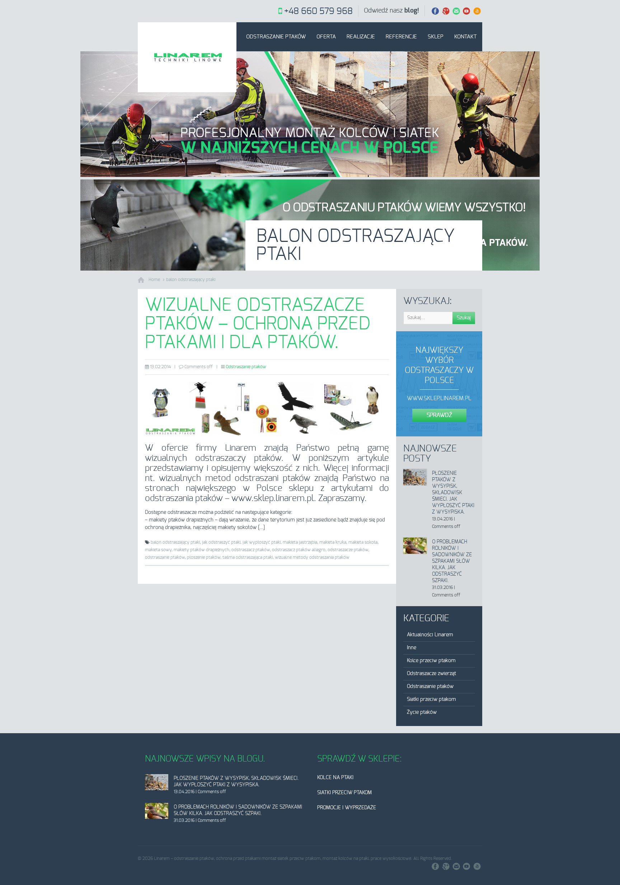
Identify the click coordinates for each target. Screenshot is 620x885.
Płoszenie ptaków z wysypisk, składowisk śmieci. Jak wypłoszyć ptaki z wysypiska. (453, 493)
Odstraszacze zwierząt (431, 673)
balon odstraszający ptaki (190, 279)
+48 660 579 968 (318, 11)
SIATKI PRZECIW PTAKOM (344, 792)
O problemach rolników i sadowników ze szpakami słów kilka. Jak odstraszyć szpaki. (452, 561)
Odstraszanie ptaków (276, 36)
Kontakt (465, 36)
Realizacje (361, 36)
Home (154, 279)
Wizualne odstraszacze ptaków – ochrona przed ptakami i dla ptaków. (257, 324)
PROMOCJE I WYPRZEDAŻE (346, 807)
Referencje (401, 36)
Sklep (435, 36)
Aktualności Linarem (430, 634)
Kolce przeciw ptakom (431, 660)
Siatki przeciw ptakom (431, 699)
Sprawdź (439, 415)
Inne (411, 647)
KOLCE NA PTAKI (335, 777)
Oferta (326, 36)
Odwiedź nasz (391, 11)
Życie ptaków (422, 712)
